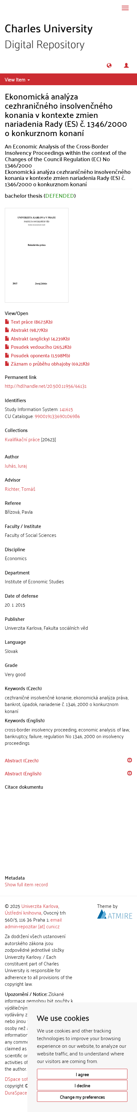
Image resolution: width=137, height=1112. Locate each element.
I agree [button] (82, 1074)
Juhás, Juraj (16, 465)
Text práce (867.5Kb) (31, 321)
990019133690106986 (57, 415)
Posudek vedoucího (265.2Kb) (40, 346)
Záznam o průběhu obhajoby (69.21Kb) (50, 363)
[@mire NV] (114, 913)
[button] (109, 65)
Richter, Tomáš (20, 488)
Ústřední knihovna (23, 912)
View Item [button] (16, 79)
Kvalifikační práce (22, 439)
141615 (66, 408)
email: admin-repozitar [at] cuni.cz (33, 922)
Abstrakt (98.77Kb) (29, 329)
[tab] (68, 412)
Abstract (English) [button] (23, 773)
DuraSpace (16, 1092)
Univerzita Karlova (39, 905)
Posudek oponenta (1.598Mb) (40, 355)
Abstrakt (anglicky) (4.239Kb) (40, 338)
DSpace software (22, 1078)
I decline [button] (82, 1085)
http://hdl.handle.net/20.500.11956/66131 (46, 385)
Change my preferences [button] (82, 1097)
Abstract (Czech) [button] (22, 760)
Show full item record (26, 884)
